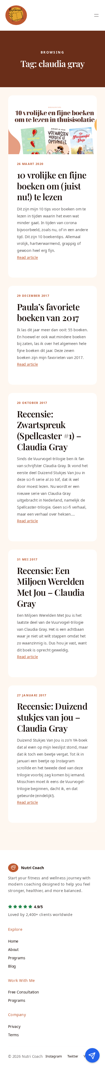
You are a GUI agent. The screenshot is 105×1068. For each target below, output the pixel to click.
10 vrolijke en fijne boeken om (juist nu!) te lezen (51, 186)
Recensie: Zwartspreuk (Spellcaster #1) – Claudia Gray (49, 430)
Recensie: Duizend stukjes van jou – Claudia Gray (52, 717)
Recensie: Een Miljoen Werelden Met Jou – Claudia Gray (50, 587)
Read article (27, 257)
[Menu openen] (96, 15)
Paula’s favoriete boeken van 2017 (48, 312)
